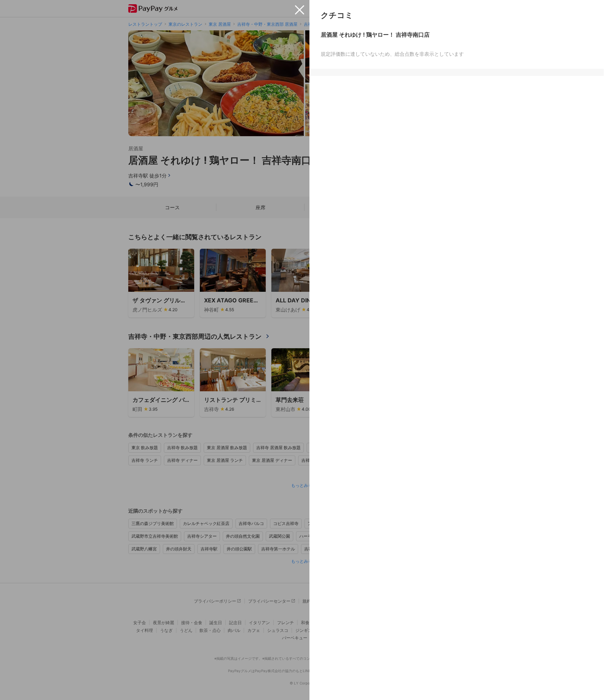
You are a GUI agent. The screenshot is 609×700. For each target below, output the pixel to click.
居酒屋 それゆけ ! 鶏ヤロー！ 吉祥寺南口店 (375, 34)
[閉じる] (299, 10)
